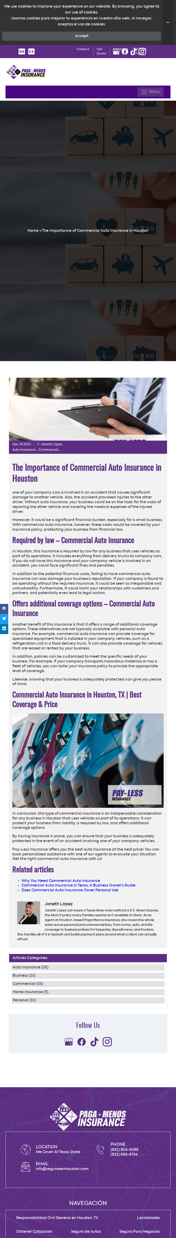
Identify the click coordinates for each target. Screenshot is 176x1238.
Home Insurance (28, 992)
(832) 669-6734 (124, 1155)
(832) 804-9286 (124, 1150)
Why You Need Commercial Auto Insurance (61, 881)
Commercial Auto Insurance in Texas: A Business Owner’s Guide (78, 885)
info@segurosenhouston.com (62, 1169)
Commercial (24, 984)
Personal (20, 1000)
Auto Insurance (26, 967)
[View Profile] (116, 51)
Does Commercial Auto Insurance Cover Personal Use (70, 890)
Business (20, 976)
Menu (154, 91)
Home (33, 231)
